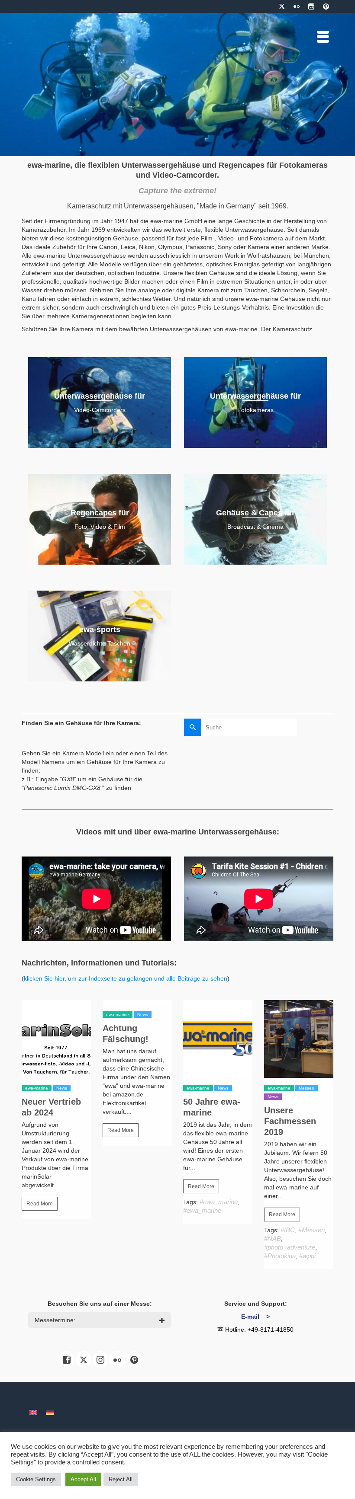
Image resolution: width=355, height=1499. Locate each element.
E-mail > (255, 1316)
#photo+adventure (289, 1247)
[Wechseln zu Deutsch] (50, 1412)
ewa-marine (36, 1088)
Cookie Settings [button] (36, 1479)
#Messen (311, 1230)
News (61, 1088)
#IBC (288, 1230)
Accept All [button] (83, 1479)
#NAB (272, 1238)
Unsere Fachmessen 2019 (290, 1121)
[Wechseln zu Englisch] (33, 1412)
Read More (39, 1204)
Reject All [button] (120, 1479)
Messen (306, 1088)
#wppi (307, 1255)
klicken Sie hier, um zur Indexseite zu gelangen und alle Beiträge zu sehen (125, 978)
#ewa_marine (219, 1201)
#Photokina (280, 1255)
